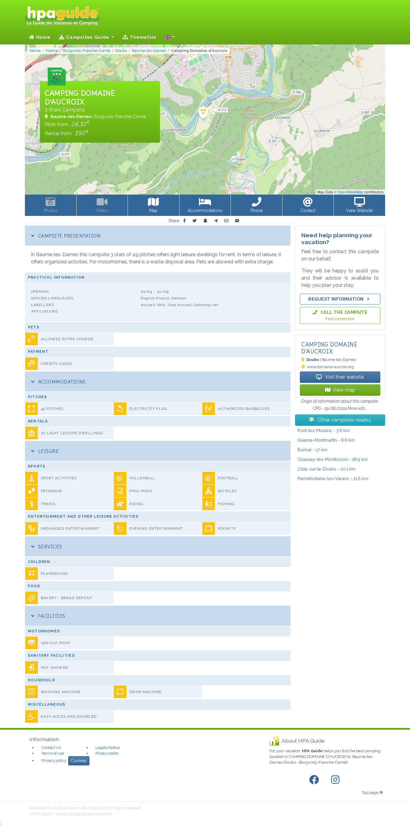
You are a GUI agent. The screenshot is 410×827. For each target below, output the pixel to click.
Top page (370, 792)
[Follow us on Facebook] (315, 780)
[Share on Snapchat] (205, 221)
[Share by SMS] (237, 221)
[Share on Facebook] (184, 221)
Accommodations (61, 382)
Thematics (142, 37)
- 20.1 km (326, 468)
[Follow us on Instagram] (336, 780)
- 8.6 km (326, 440)
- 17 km (312, 449)
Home (42, 37)
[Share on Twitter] (194, 221)
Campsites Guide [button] (87, 37)
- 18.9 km (332, 459)
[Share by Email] (226, 221)
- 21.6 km (332, 478)
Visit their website (344, 377)
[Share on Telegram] (215, 221)
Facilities (51, 616)
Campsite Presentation (69, 236)
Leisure (48, 451)
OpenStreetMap (350, 191)
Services (49, 547)
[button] (170, 37)
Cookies (79, 760)
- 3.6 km (323, 430)
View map (344, 390)
